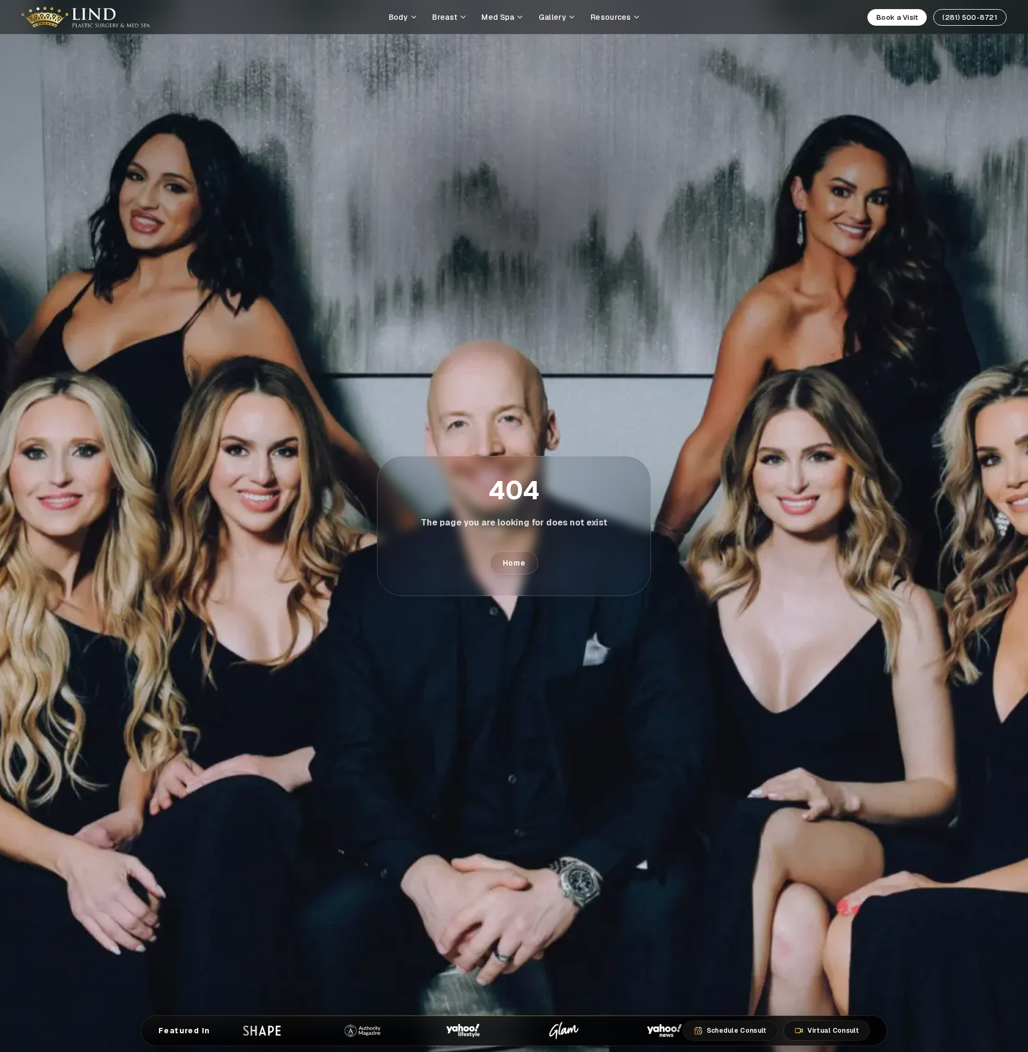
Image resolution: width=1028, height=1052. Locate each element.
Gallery (552, 17)
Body (398, 17)
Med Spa (497, 17)
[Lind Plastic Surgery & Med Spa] (85, 17)
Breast (444, 17)
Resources (611, 17)
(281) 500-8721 (969, 17)
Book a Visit (897, 17)
